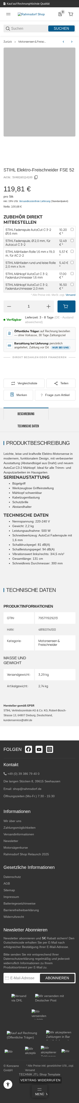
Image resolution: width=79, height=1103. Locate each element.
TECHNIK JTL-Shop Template (39, 1074)
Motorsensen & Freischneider (32, 41)
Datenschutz (12, 877)
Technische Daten (28, 426)
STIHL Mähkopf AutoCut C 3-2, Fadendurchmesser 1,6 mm (26, 276)
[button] (71, 738)
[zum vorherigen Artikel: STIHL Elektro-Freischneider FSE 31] (63, 41)
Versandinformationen (19, 834)
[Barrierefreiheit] (8, 1084)
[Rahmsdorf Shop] (31, 14)
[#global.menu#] (8, 14)
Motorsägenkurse (16, 847)
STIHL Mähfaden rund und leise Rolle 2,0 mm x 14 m (30, 265)
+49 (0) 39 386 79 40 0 (23, 773)
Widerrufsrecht (14, 917)
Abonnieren (57, 978)
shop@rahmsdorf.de (27, 789)
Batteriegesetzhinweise (20, 903)
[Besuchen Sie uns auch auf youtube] (39, 749)
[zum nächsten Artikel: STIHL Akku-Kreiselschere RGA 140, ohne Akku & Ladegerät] (71, 41)
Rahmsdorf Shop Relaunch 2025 (26, 854)
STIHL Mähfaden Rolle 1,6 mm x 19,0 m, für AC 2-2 (30, 253)
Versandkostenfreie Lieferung (35, 201)
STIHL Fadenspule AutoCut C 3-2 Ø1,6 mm (28, 232)
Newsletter (11, 841)
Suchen (61, 28)
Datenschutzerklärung (19, 958)
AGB (7, 883)
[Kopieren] (36, 177)
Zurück (8, 41)
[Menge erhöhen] (48, 306)
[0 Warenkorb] (70, 14)
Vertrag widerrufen (40, 1080)
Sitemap (9, 890)
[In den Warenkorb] (66, 306)
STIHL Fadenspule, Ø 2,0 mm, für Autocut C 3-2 (27, 243)
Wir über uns (12, 821)
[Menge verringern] (9, 306)
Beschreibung (26, 414)
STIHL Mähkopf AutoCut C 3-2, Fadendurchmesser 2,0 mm (26, 286)
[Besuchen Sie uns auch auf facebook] (28, 749)
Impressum (11, 897)
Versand (70, 294)
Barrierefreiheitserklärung (21, 910)
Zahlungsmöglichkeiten (20, 827)
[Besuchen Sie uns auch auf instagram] (49, 749)
